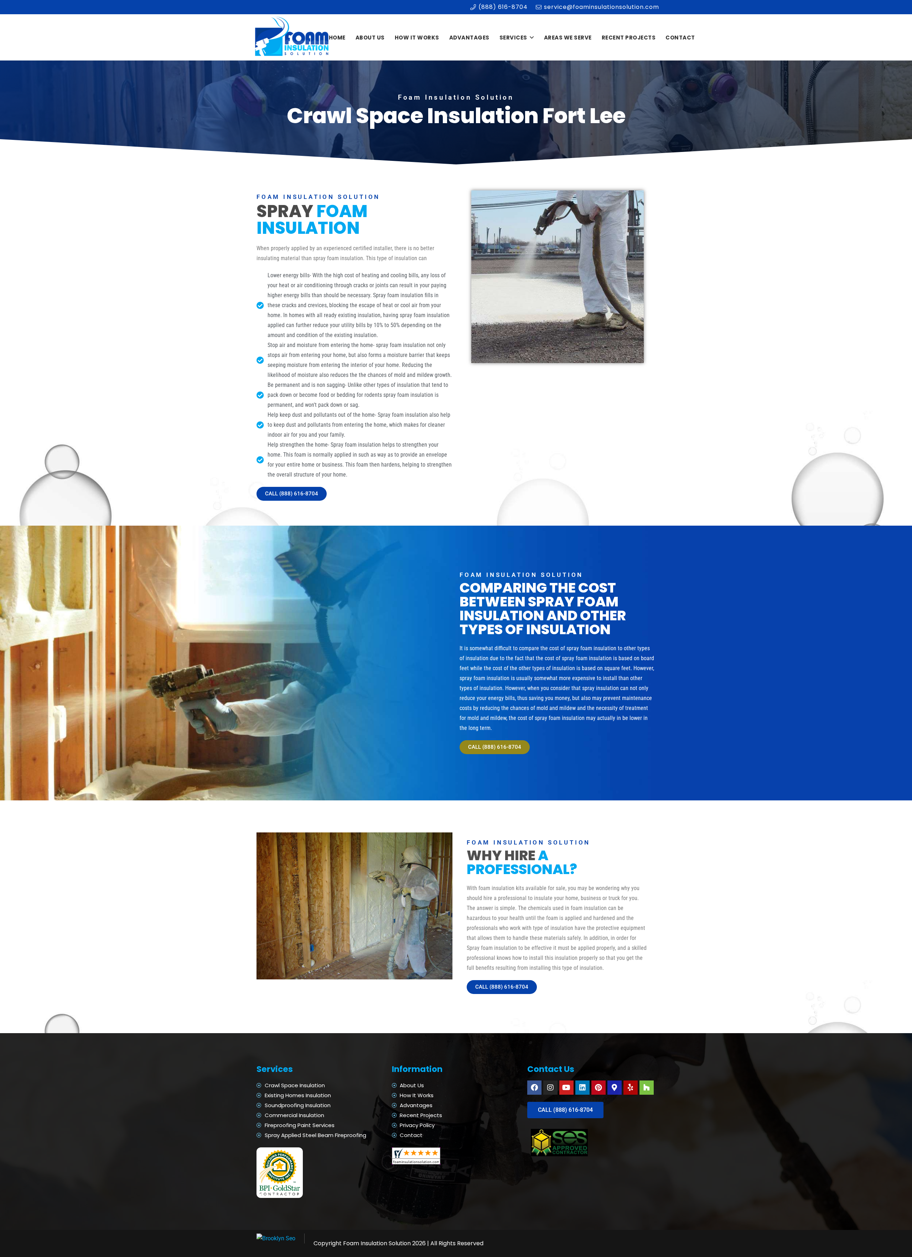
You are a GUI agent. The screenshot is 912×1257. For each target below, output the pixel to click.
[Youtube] (566, 1087)
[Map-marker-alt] (614, 1087)
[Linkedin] (582, 1087)
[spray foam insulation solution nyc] (292, 37)
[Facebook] (534, 1087)
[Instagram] (550, 1087)
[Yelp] (630, 1087)
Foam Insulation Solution (377, 1243)
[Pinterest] (598, 1087)
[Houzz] (646, 1087)
